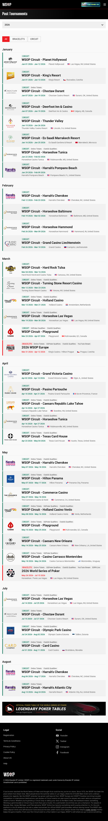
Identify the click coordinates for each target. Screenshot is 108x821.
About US (7, 758)
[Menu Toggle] (104, 4)
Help (5, 763)
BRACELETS (19, 39)
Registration (8, 735)
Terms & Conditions (11, 741)
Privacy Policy (9, 746)
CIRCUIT (34, 39)
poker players (91, 810)
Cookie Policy (9, 752)
